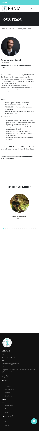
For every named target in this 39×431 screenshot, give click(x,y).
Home (3, 29)
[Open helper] (34, 421)
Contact (7, 393)
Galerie (7, 412)
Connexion (4, 2)
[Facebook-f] (3, 376)
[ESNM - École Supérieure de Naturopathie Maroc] (11, 8)
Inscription (8, 396)
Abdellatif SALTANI (19, 216)
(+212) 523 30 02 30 (8, 358)
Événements (9, 409)
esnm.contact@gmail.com (10, 364)
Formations (9, 405)
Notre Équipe (9, 389)
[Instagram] (7, 376)
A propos (8, 386)
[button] (3, 228)
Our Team (11, 29)
